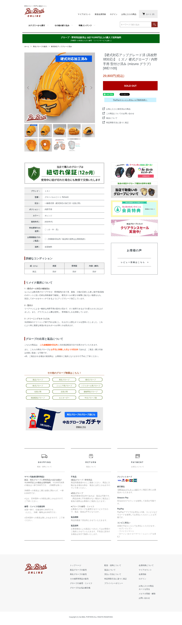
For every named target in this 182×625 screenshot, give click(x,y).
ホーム (26, 46)
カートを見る (144, 589)
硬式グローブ (90, 379)
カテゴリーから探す (36, 25)
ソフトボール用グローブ (90, 385)
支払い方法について (112, 574)
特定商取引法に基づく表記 (117, 122)
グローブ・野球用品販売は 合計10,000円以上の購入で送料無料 (91, 38)
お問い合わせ (144, 598)
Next (91, 88)
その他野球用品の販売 (79, 578)
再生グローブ (64, 379)
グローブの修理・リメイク (81, 583)
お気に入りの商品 (128, 14)
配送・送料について (112, 565)
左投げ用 (64, 391)
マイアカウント (84, 14)
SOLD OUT (130, 85)
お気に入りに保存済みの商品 (118, 109)
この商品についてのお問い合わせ (120, 113)
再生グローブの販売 (40, 46)
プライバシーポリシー (113, 583)
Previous (28, 88)
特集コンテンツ (85, 25)
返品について (111, 118)
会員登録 (142, 574)
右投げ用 (37, 391)
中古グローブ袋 (91, 397)
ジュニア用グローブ (64, 385)
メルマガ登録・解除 (147, 593)
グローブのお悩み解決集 (80, 587)
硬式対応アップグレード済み (61, 46)
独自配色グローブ (38, 397)
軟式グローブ (38, 385)
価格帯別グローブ (91, 391)
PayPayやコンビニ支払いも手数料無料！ (130, 99)
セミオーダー (64, 397)
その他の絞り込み (61, 25)
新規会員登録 (100, 14)
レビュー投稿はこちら (133, 262)
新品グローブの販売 (78, 569)
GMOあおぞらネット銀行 (128, 489)
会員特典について (146, 565)
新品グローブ (38, 379)
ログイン (113, 14)
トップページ (75, 565)
